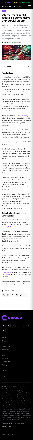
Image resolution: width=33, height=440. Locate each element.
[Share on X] (4, 295)
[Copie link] (21, 295)
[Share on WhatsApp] (8, 295)
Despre (4, 371)
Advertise (7, 377)
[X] (9, 326)
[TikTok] (23, 326)
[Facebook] (4, 326)
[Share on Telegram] (12, 295)
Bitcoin (4, 338)
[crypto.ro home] (6, 2)
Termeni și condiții (7, 423)
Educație (5, 359)
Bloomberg (24, 116)
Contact (4, 374)
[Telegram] (28, 326)
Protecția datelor (7, 427)
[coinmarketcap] (4, 331)
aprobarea (6, 274)
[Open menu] (29, 6)
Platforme (5, 350)
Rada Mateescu (7, 42)
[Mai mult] (25, 295)
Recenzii (5, 365)
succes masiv (6, 272)
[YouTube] (13, 326)
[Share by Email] (17, 295)
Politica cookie (19, 423)
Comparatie (6, 362)
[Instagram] (18, 326)
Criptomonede (7, 347)
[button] (20, 66)
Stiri (4, 11)
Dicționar (5, 341)
